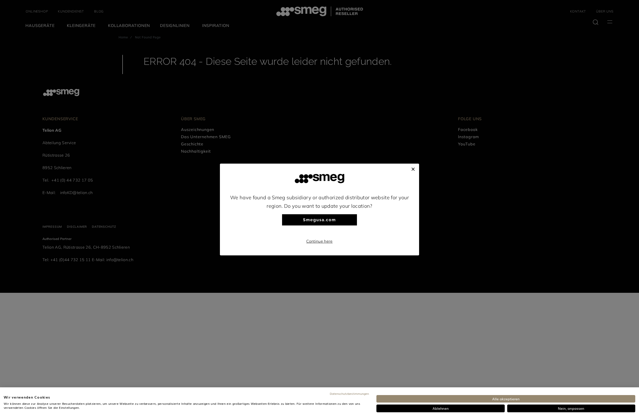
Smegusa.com (319, 219)
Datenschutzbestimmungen (349, 393)
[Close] (413, 169)
